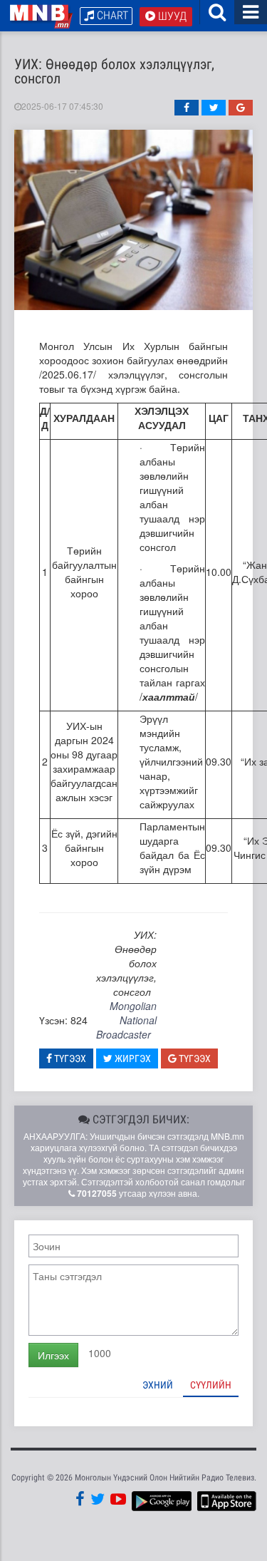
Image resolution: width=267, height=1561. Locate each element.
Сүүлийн (210, 1385)
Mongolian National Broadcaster (126, 1020)
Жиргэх (131, 1058)
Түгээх (69, 1058)
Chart (111, 15)
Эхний (157, 1385)
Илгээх (53, 1355)
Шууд (171, 16)
